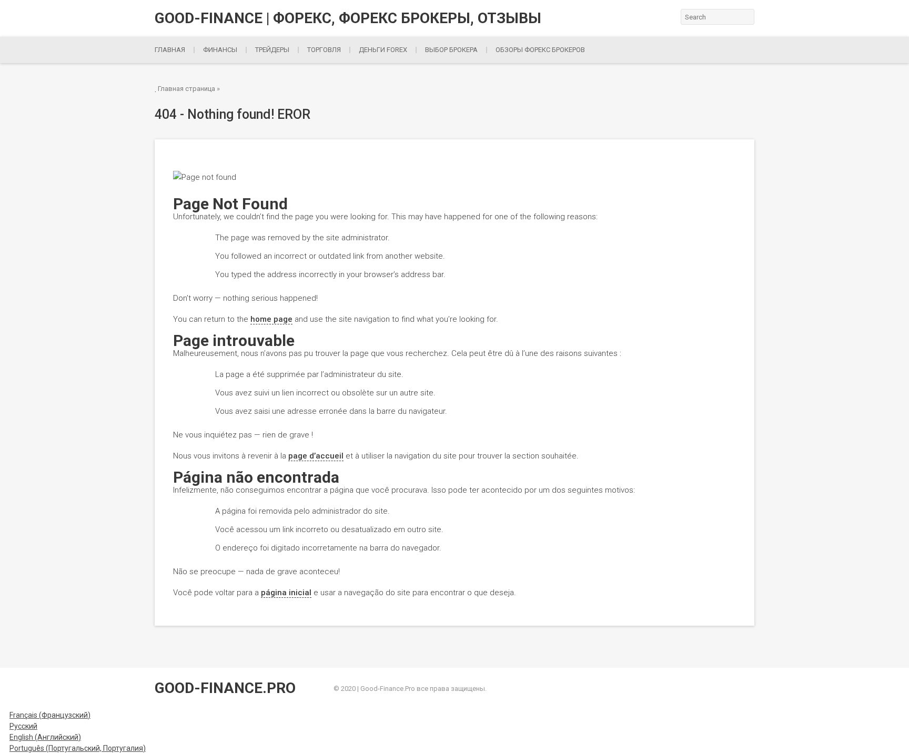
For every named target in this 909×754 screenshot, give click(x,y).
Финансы (220, 50)
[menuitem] (45, 715)
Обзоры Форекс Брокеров (540, 50)
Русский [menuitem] (23, 726)
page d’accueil (316, 456)
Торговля (324, 50)
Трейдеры (272, 50)
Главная (170, 50)
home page (271, 319)
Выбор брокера (451, 50)
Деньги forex (383, 50)
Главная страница (186, 89)
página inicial (286, 592)
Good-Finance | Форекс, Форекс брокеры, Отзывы (348, 18)
